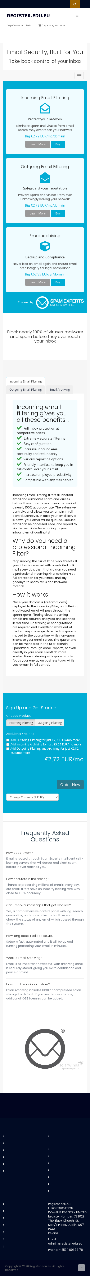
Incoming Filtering (21, 723)
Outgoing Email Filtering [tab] (25, 389)
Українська (14, 25)
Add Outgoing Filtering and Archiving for (44, 750)
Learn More (38, 144)
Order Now (70, 784)
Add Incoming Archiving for (45, 744)
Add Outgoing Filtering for (45, 740)
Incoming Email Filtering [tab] (25, 381)
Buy (57, 144)
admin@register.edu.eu (65, 1243)
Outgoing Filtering (50, 723)
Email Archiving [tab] (59, 389)
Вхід (28, 25)
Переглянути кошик (53, 25)
